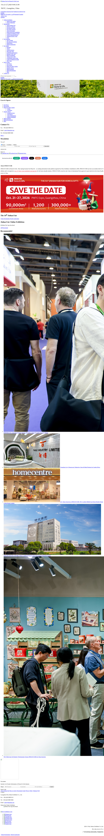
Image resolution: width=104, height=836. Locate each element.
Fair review (9, 65)
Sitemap (35, 790)
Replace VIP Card (11, 54)
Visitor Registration (5, 218)
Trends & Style (11, 113)
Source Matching (11, 22)
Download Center (11, 28)
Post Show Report (11, 29)
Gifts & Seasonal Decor (12, 35)
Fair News (9, 63)
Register (9, 47)
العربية (12, 14)
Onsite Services (10, 50)
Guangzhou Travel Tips (12, 58)
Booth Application (11, 44)
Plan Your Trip (10, 51)
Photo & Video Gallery (12, 66)
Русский (8, 14)
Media (15, 144)
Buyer (3, 144)
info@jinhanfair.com (9, 130)
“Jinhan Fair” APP (11, 57)
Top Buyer (10, 114)
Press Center (7, 62)
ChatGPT (16, 158)
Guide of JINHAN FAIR (13, 59)
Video (8, 109)
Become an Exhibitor (12, 41)
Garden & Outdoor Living (13, 33)
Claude (38, 158)
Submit (51, 786)
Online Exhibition (8, 20)
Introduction (7, 24)
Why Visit (9, 61)
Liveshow (9, 110)
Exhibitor (9, 144)
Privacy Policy (29, 790)
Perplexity (24, 158)
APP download (4, 227)
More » (2, 135)
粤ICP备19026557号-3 (97, 829)
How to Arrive (13, 790)
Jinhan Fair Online (11, 21)
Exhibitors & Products (12, 52)
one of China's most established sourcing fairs (26, 171)
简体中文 (3, 14)
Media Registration (11, 70)
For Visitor (6, 46)
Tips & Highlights (11, 115)
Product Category (11, 26)
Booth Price (9, 43)
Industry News (10, 68)
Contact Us (6, 73)
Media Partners (10, 69)
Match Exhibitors (11, 55)
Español (21, 14)
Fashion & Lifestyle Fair (19, 11)
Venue (8, 48)
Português (16, 14)
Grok (31, 158)
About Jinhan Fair (11, 25)
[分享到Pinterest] (7, 822)
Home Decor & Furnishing (13, 32)
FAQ (8, 37)
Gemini (44, 158)
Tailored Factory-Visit (12, 36)
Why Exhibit (10, 40)
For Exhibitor (7, 39)
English (2, 13)
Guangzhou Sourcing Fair (7, 11)
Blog (8, 72)
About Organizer (11, 31)
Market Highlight (11, 117)
